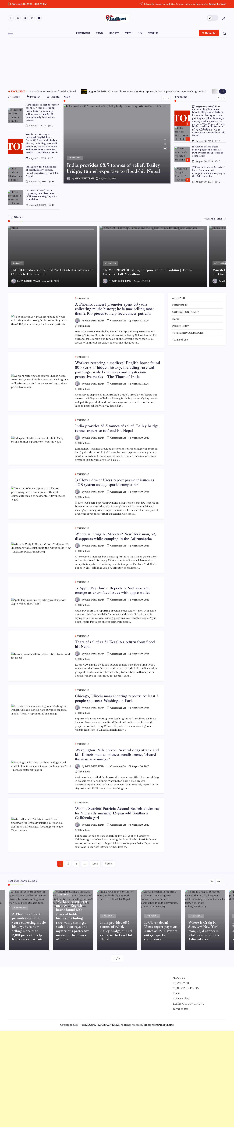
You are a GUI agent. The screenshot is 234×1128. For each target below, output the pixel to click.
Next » (108, 863)
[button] (212, 18)
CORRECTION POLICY (185, 311)
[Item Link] (15, 115)
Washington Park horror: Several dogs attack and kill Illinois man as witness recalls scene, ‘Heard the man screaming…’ (135, 91)
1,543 (95, 863)
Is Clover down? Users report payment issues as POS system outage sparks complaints (41, 195)
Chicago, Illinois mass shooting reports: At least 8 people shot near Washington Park (117, 698)
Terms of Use (180, 339)
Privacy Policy (180, 325)
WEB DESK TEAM (84, 178)
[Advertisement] (117, 62)
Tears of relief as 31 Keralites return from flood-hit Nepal (115, 644)
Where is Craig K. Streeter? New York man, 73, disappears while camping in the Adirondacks (208, 155)
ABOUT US (178, 298)
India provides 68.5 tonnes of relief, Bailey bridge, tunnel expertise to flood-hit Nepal (42, 171)
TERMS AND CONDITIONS (187, 332)
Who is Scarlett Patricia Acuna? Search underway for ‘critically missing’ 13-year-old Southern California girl (117, 813)
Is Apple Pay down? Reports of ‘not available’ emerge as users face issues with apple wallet (208, 175)
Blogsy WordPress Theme (159, 1024)
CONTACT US (180, 305)
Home (175, 318)
